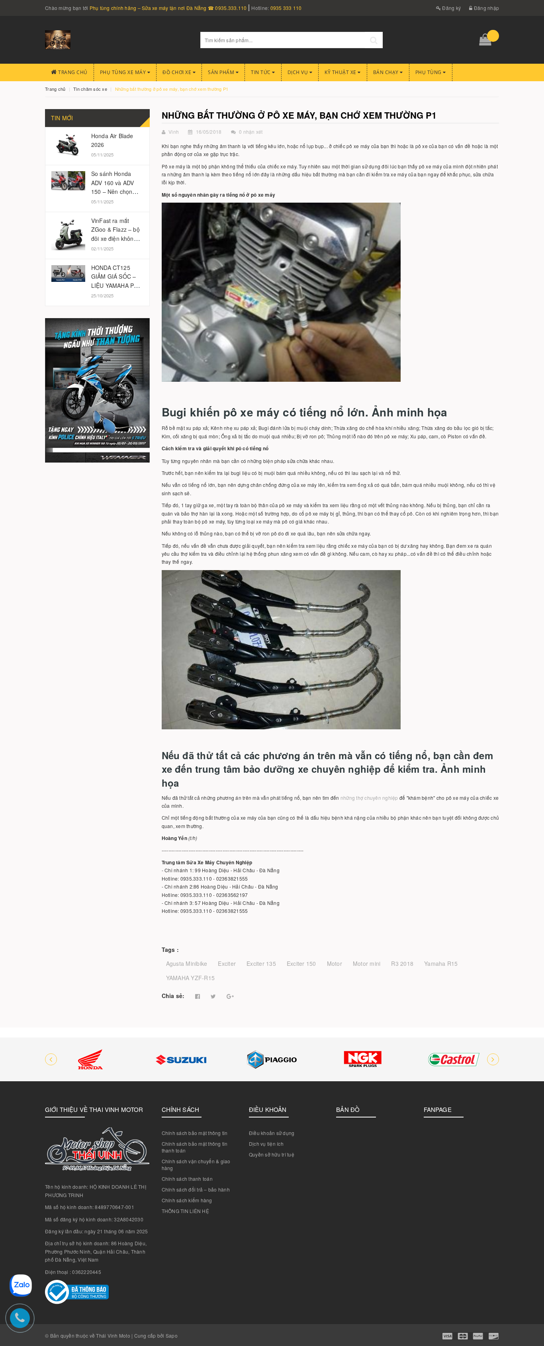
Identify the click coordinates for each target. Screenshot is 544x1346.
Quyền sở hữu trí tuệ (271, 1154)
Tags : (170, 949)
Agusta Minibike (186, 963)
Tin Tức (261, 72)
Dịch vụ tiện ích (266, 1143)
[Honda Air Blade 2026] (68, 144)
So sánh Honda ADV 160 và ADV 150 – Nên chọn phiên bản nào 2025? (112, 191)
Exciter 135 (261, 963)
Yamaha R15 (441, 963)
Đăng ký (451, 7)
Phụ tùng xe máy (123, 72)
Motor (334, 963)
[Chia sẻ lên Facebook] (197, 996)
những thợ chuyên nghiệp (369, 797)
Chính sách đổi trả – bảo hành (196, 1189)
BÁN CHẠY (386, 72)
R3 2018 (402, 963)
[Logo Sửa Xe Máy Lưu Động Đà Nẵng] (116, 39)
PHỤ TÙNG (429, 72)
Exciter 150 (301, 963)
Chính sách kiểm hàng (187, 1200)
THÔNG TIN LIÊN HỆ (185, 1210)
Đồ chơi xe (177, 72)
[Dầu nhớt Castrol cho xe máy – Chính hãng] (453, 1059)
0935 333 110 (286, 7)
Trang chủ (72, 72)
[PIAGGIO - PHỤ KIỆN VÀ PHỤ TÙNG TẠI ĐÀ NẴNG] (272, 1059)
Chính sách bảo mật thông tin (195, 1132)
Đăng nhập (486, 7)
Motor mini (367, 963)
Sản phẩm (222, 72)
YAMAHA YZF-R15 (190, 978)
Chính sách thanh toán (187, 1178)
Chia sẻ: (173, 996)
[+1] (230, 996)
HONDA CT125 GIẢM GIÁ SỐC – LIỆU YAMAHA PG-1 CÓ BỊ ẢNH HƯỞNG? (115, 285)
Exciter (227, 963)
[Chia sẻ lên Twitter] (213, 996)
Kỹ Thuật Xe (341, 72)
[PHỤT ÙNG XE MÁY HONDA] (90, 1059)
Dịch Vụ (298, 72)
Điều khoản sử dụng (272, 1132)
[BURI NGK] (362, 1059)
